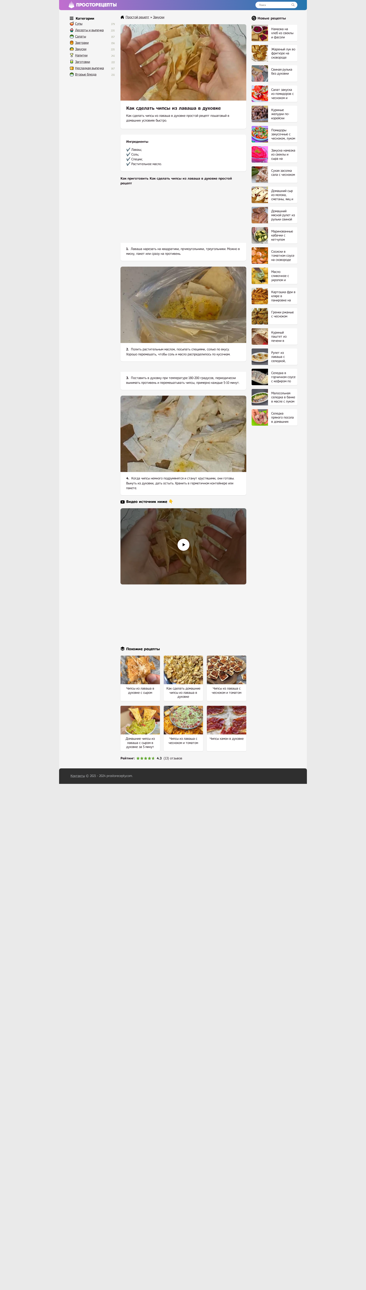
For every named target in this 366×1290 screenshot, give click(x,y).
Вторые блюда (85, 74)
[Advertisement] (183, 217)
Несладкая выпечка (89, 68)
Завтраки (82, 43)
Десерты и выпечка (89, 30)
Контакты (78, 776)
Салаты (80, 36)
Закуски (80, 49)
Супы (78, 24)
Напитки (81, 55)
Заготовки (82, 62)
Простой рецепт (137, 17)
